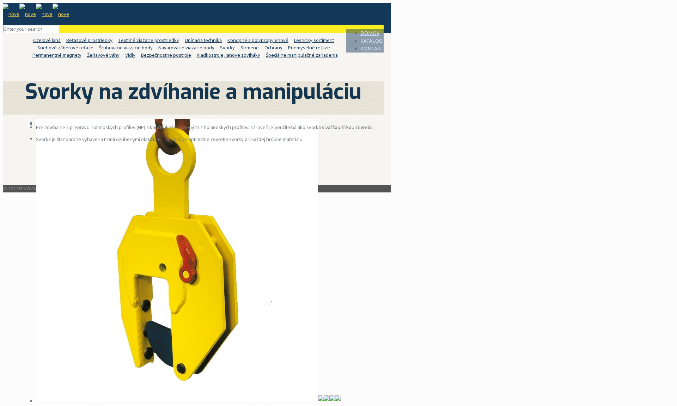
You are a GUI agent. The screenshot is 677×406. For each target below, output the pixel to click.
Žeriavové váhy (103, 55)
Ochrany (273, 47)
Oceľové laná (47, 40)
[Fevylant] (36, 13)
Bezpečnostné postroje (166, 55)
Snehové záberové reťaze (65, 47)
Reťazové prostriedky (89, 40)
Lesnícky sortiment (314, 40)
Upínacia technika (203, 40)
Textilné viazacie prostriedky (148, 40)
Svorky (227, 47)
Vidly (130, 55)
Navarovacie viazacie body (186, 47)
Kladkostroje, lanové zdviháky (228, 55)
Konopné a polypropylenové (257, 40)
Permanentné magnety (56, 55)
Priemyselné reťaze (309, 47)
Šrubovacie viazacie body (126, 47)
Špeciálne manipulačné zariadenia (302, 55)
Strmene (249, 47)
